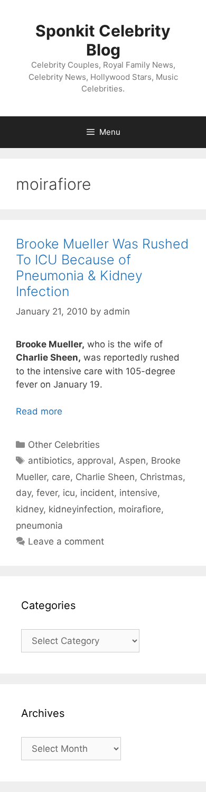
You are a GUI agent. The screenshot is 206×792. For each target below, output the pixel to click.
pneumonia (39, 525)
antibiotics (50, 460)
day (23, 492)
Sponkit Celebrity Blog (103, 40)
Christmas (161, 477)
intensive (138, 492)
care (61, 477)
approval (95, 460)
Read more (39, 411)
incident (97, 492)
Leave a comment (66, 541)
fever (47, 492)
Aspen (132, 460)
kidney (29, 509)
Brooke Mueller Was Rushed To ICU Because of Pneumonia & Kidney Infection (102, 267)
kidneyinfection (81, 509)
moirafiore (139, 509)
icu (69, 492)
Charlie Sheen (105, 477)
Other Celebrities (64, 444)
